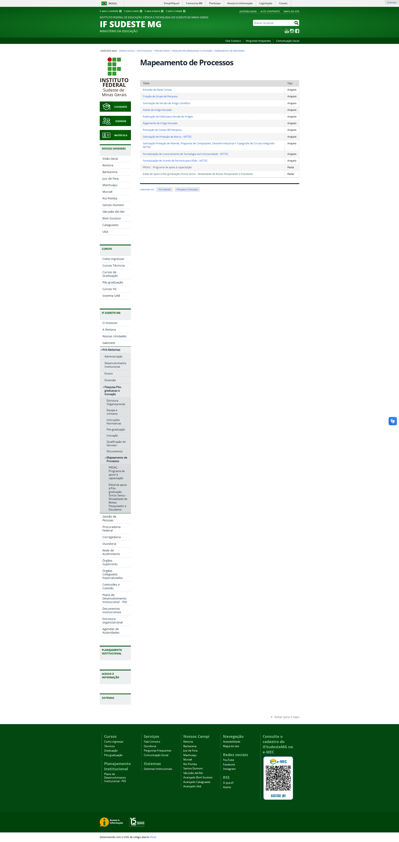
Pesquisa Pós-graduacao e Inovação (192, 50)
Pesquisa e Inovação (187, 189)
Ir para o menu (133, 11)
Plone (153, 837)
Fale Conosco (233, 40)
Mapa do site (291, 11)
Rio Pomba (190, 764)
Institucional (144, 50)
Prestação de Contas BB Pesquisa (162, 130)
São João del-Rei (193, 773)
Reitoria (188, 741)
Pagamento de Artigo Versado (160, 123)
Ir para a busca (154, 11)
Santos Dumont (193, 768)
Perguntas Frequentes (157, 750)
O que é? (228, 783)
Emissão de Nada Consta (157, 89)
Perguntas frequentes (258, 40)
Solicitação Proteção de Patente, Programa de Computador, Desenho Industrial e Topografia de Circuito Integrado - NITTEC (209, 145)
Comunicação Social (287, 40)
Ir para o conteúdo (110, 11)
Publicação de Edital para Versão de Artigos (168, 116)
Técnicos (109, 746)
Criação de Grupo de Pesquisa (160, 96)
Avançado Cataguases (196, 782)
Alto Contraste (270, 11)
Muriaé (187, 759)
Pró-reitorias (164, 189)
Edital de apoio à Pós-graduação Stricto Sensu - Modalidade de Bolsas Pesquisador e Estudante (198, 174)
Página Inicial (126, 50)
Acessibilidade (248, 11)
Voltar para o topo (286, 717)
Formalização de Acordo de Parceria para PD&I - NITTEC (175, 160)
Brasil (112, 3)
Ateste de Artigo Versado (157, 110)
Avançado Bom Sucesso (198, 777)
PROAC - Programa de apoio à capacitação (167, 167)
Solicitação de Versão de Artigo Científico (166, 103)
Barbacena (189, 746)
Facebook (297, 31)
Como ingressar (113, 741)
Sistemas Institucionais (158, 769)
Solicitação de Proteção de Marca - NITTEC (167, 136)
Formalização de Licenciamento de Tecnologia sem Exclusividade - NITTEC (186, 154)
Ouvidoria (150, 746)
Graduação (111, 750)
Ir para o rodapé (175, 11)
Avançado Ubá (192, 786)
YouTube (287, 31)
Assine (227, 787)
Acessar (392, 2)
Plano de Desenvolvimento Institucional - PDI (115, 777)
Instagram (292, 31)
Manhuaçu (190, 755)
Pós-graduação (113, 755)
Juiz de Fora (190, 750)
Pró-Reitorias (162, 50)
